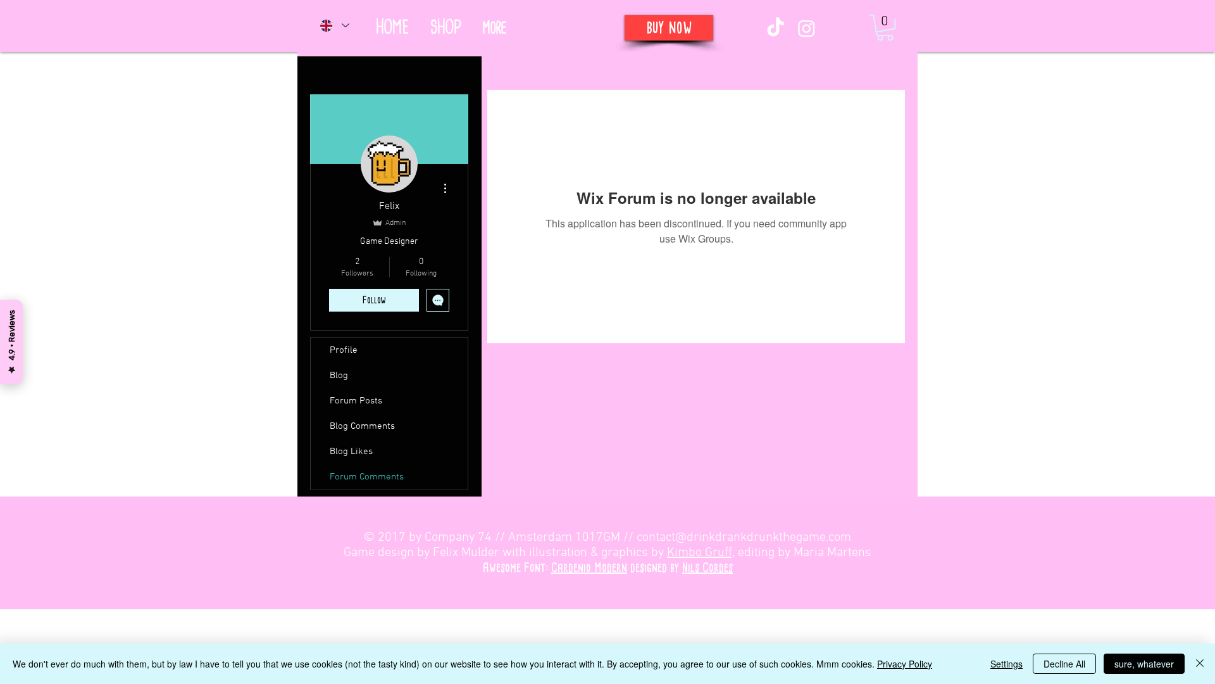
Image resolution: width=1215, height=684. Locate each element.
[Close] (1199, 664)
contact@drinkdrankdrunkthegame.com (744, 537)
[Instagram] (806, 28)
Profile (344, 350)
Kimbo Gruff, (701, 552)
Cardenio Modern (589, 567)
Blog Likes (351, 451)
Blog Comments (362, 426)
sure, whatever (1144, 663)
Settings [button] (1006, 663)
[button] (493, 28)
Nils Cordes (707, 567)
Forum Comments (367, 477)
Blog (339, 375)
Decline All (1064, 663)
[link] (884, 28)
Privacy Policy (904, 663)
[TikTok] (775, 28)
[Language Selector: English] (334, 25)
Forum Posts (356, 401)
